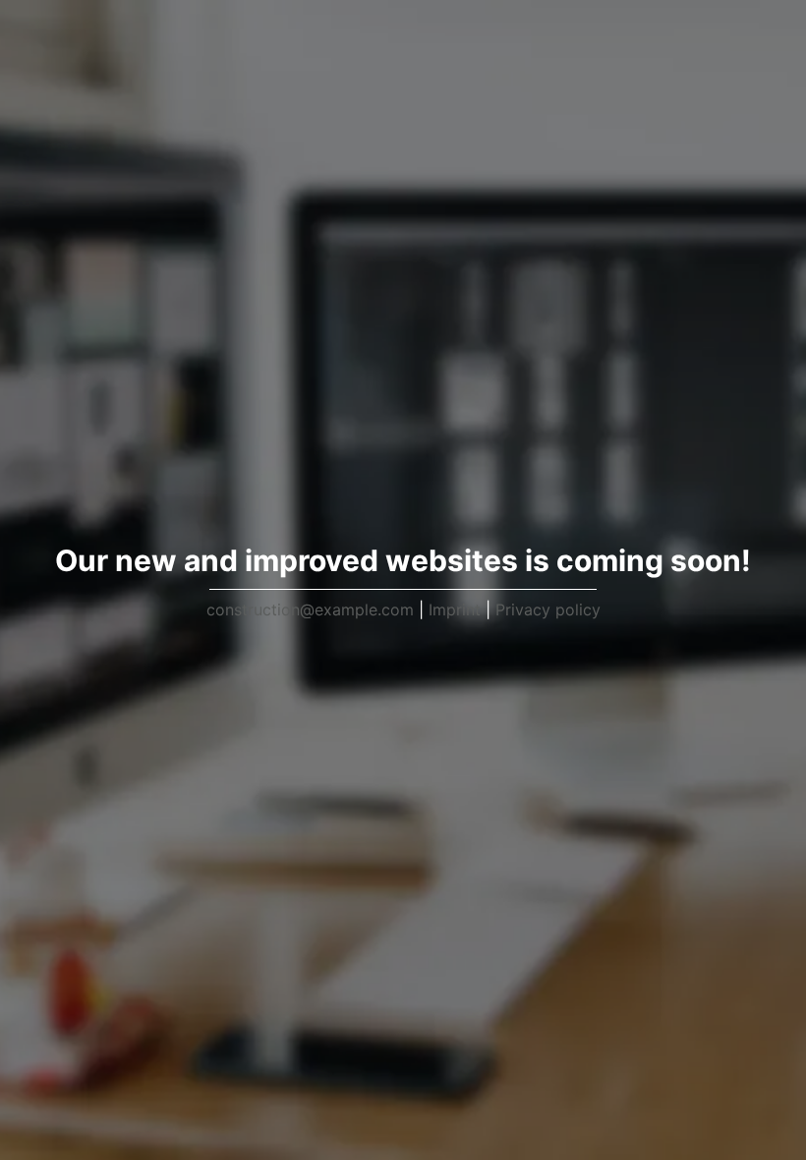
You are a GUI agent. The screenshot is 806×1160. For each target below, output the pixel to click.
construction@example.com (310, 609)
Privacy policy (548, 609)
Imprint (455, 609)
